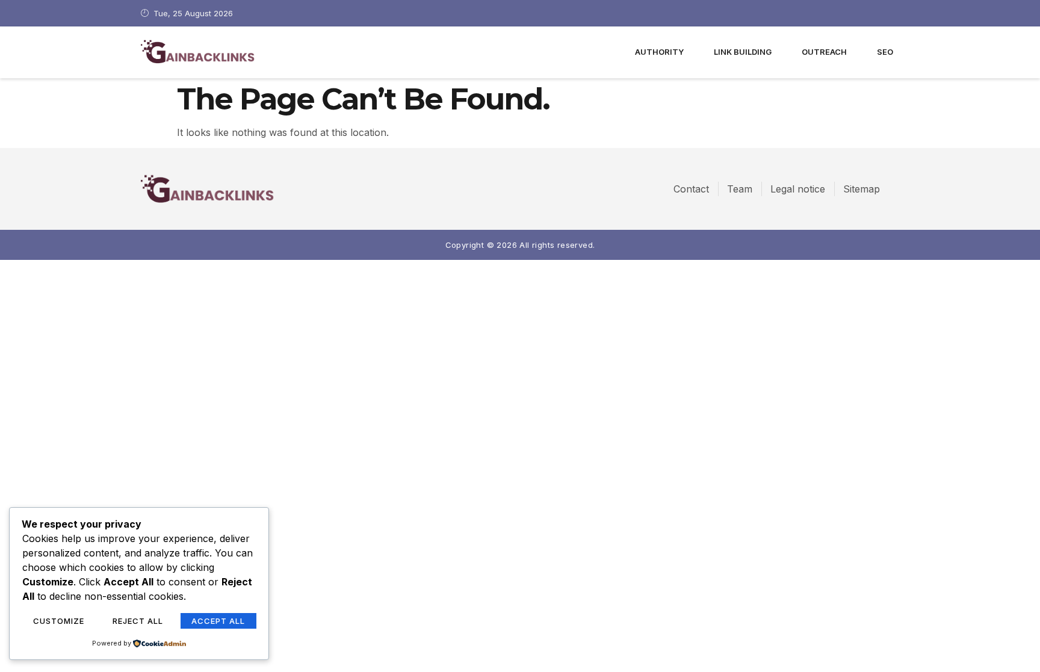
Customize (58, 621)
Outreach (824, 52)
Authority (659, 52)
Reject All (138, 621)
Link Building (743, 52)
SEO (885, 52)
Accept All (218, 621)
